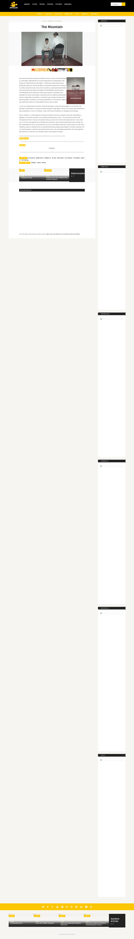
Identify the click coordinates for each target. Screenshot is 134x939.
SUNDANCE (50, 21)
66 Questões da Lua (16, 923)
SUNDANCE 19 (47, 158)
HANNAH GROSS (39, 158)
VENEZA (39, 162)
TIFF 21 (77, 14)
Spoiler (22, 176)
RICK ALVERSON (31, 158)
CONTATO (39, 14)
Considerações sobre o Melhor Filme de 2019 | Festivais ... (56, 178)
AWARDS (27, 4)
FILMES (34, 4)
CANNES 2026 (68, 14)
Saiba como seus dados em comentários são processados (63, 234)
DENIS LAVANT (60, 158)
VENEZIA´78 (85, 14)
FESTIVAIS (58, 4)
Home (44, 21)
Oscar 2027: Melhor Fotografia (45, 923)
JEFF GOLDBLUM (68, 158)
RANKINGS (67, 4)
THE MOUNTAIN (25, 160)
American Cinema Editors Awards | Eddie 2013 (71, 924)
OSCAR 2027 (48, 14)
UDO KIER (54, 158)
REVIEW (42, 4)
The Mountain (58, 21)
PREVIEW (50, 4)
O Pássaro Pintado (26, 178)
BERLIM (11, 916)
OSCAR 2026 (58, 14)
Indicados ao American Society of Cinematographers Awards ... (96, 924)
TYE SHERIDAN (76, 158)
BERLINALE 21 (95, 14)
